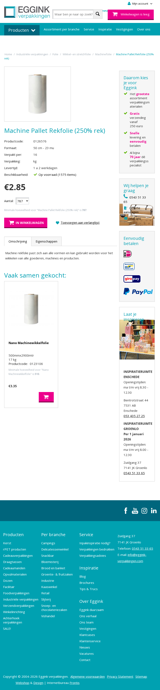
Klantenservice (90, 641)
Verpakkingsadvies (92, 555)
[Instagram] (144, 511)
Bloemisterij (50, 562)
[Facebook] (125, 511)
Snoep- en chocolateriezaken (54, 607)
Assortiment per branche (62, 29)
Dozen (7, 580)
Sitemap (141, 676)
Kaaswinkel (49, 587)
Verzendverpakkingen (18, 605)
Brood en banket (53, 568)
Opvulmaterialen (15, 574)
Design (38, 683)
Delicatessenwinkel (55, 549)
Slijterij (46, 599)
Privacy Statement (120, 676)
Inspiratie (105, 29)
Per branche (53, 534)
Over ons (143, 29)
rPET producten (14, 549)
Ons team (86, 622)
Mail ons (135, 218)
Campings (48, 543)
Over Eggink (91, 601)
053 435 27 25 (134, 416)
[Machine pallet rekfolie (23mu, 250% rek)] (37, 94)
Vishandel (48, 616)
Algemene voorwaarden (87, 676)
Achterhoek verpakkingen (12, 620)
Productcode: (13, 141)
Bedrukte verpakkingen (60, 42)
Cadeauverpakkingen (18, 555)
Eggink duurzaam (91, 610)
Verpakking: (12, 161)
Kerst (7, 543)
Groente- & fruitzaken (57, 574)
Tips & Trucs (88, 589)
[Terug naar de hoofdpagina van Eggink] (27, 12)
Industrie (47, 580)
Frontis (75, 683)
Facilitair (9, 587)
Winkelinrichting (14, 612)
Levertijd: (11, 168)
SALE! (7, 628)
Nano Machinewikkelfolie (29, 343)
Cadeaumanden (14, 568)
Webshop (22, 683)
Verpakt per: (13, 154)
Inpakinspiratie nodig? (94, 543)
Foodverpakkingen (16, 593)
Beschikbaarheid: (16, 174)
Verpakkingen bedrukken (96, 549)
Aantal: (9, 201)
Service (89, 29)
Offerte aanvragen (132, 210)
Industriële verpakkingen (20, 599)
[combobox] (77, 14)
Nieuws (84, 647)
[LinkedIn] (154, 511)
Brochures (86, 583)
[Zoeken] (97, 14)
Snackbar (47, 555)
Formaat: (10, 148)
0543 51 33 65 (134, 473)
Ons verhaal (87, 616)
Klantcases (87, 635)
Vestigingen (124, 29)
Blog (82, 576)
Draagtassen (12, 562)
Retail (45, 593)
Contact (84, 660)
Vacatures (86, 653)
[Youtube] (135, 511)
